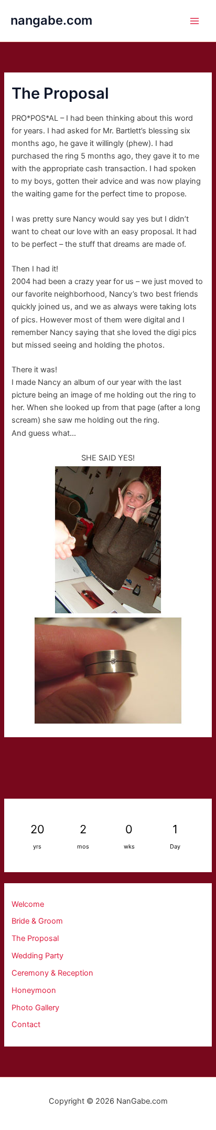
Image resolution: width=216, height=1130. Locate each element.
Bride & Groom (37, 921)
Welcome (28, 904)
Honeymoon (34, 990)
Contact (26, 1024)
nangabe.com (51, 20)
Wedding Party (37, 955)
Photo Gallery (35, 1007)
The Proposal (35, 938)
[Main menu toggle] (194, 21)
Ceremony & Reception (52, 973)
